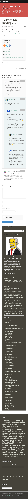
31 (23, 476)
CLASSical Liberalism (10, 345)
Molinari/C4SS (8, 442)
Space (3, 451)
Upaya (6, 408)
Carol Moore (8, 339)
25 (4, 476)
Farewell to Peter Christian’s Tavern (14, 298)
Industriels (21, 433)
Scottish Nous (8, 403)
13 (10, 473)
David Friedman (9, 348)
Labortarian (7, 437)
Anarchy (6, 420)
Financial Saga (13, 431)
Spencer (8, 451)
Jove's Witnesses (10, 435)
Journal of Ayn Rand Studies (12, 370)
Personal (6, 445)
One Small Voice (9, 396)
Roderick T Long (9, 285)
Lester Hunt (8, 377)
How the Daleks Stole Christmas (9, 67)
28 (13, 476)
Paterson (15, 444)
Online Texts (7, 444)
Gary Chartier (8, 354)
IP (3, 435)
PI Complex (13, 445)
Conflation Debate (9, 428)
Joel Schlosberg (9, 367)
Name (18, 201)
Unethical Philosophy (10, 456)
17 (23, 473)
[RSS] (4, 45)
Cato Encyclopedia (14, 426)
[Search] (22, 231)
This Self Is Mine (18, 311)
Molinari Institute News (11, 389)
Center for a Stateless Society (13, 342)
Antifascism (12, 421)
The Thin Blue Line (18, 454)
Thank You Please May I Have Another (13, 452)
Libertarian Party (9, 383)
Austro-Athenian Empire (11, 7)
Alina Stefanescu (9, 327)
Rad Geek (7, 402)
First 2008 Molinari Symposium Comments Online (13, 294)
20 (10, 474)
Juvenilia (19, 435)
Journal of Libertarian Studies (12, 371)
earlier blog (17, 269)
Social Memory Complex (11, 406)
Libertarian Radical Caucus (12, 385)
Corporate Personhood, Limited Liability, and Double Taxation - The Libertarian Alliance (13, 293)
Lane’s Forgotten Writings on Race (13, 282)
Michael (9, 171)
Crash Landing (8, 347)
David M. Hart (8, 350)
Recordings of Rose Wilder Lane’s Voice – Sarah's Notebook (13, 281)
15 (16, 473)
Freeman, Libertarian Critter (12, 353)
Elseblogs (14, 430)
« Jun (3, 479)
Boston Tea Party (9, 337)
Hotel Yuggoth (9, 362)
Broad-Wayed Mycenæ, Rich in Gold (13, 306)
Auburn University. (16, 260)
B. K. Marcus (8, 336)
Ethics (19, 429)
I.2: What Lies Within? (13, 314)
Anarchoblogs (8, 333)
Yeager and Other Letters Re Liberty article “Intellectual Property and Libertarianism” (14, 310)
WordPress (9, 495)
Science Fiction (15, 62)
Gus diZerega (8, 359)
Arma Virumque (15, 422)
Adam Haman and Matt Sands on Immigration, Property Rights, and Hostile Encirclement (13, 302)
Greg (6, 297)
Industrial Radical (9, 365)
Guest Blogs (9, 433)
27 (10, 476)
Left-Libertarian (10, 438)
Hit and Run (8, 360)
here (13, 266)
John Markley (8, 368)
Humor (14, 433)
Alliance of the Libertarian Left (13, 330)
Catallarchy (8, 340)
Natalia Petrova (9, 393)
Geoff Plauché (8, 356)
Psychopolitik (8, 400)
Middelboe (18, 440)
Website (16, 211)
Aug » (7, 479)
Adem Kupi (8, 321)
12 (7, 473)
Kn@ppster (8, 376)
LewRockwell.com (9, 379)
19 (7, 474)
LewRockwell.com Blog (11, 380)
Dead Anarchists (9, 351)
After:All (7, 322)
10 (23, 471)
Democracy (6, 429)
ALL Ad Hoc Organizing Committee (14, 328)
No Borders (18, 442)
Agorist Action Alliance (11, 325)
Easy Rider (18, 303)
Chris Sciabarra (9, 343)
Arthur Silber (8, 334)
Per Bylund (8, 399)
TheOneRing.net (19, 34)
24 (23, 474)
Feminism (6, 431)
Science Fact (6, 449)
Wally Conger (8, 409)
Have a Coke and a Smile (20, 68)
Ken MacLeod (8, 373)
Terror (13, 451)
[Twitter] (7, 45)
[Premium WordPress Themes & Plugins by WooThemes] (19, 495)
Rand (4, 447)
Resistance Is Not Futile (15, 447)
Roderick (5, 26)
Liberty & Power (9, 386)
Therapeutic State (7, 454)
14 (13, 473)
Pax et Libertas (9, 397)
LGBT (13, 440)
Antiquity (19, 421)
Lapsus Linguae (7, 62)
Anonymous (14, 110)
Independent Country (10, 363)
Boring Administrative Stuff (13, 423)
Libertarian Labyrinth (10, 382)
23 (19, 474)
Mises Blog (8, 388)
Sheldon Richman (9, 405)
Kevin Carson (8, 374)
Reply (22, 81)
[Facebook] (10, 45)
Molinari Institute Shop (11, 391)
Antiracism (6, 423)
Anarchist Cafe (9, 331)
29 (16, 476)
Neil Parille (8, 394)
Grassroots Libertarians (11, 357)
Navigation (5, 1)
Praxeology (21, 445)
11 (4, 473)
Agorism (7, 324)
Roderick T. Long (9, 277)
